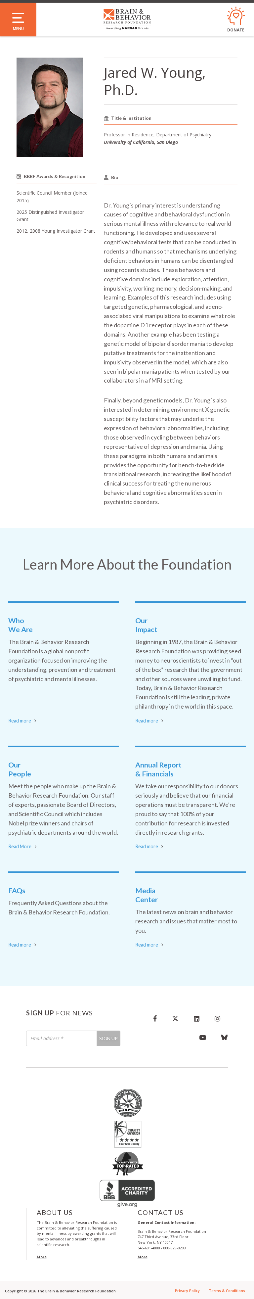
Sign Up (108, 1038)
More (42, 1256)
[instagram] (217, 1018)
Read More (19, 846)
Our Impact (146, 625)
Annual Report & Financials (158, 769)
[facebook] (155, 1018)
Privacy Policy (187, 1290)
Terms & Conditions (227, 1290)
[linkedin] (196, 1018)
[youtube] (203, 1037)
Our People (19, 769)
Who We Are (20, 625)
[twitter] (175, 1018)
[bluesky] (221, 1037)
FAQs (16, 890)
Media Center (146, 895)
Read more (19, 720)
